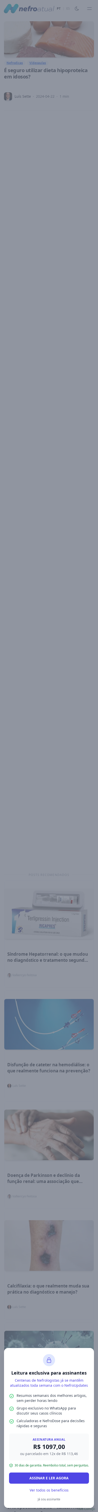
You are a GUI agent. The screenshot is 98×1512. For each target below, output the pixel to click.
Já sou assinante (49, 1499)
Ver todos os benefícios (49, 1490)
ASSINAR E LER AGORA (49, 1478)
